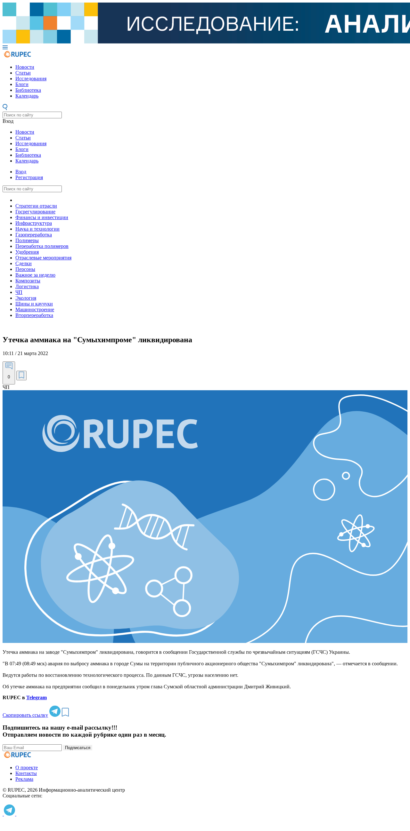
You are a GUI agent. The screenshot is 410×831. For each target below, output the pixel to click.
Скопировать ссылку (25, 715)
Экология (25, 298)
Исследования (30, 78)
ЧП (18, 292)
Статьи (23, 72)
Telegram (36, 697)
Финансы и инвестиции (41, 217)
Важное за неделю (35, 275)
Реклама (24, 779)
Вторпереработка (34, 315)
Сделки (23, 263)
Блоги (22, 84)
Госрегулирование (35, 211)
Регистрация (29, 177)
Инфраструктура (33, 223)
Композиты (27, 280)
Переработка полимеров (42, 246)
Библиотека (28, 90)
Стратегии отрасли (36, 206)
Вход (8, 121)
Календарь (26, 96)
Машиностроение (34, 309)
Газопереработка (33, 234)
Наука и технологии (37, 229)
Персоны (25, 269)
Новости (24, 67)
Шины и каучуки (34, 303)
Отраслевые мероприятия (43, 257)
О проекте (26, 767)
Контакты (26, 773)
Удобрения (27, 252)
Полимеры (27, 240)
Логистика (27, 286)
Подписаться (77, 747)
